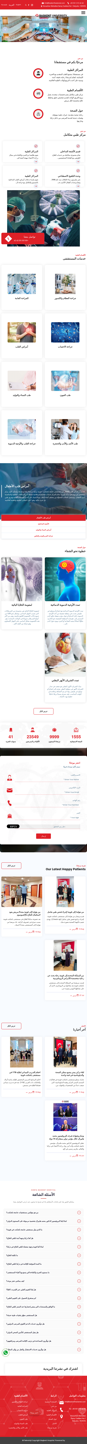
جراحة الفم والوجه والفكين (43, 536)
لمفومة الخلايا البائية (22, 604)
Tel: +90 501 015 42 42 (77, 1408)
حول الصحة (52, 1419)
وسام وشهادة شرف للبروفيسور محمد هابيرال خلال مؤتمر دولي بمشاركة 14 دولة (66, 1137)
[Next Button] (82, 29)
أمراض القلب (23, 1414)
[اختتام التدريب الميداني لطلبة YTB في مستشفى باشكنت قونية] (21, 1052)
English (18, 5)
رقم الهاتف (76, 800)
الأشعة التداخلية (43, 524)
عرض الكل (43, 711)
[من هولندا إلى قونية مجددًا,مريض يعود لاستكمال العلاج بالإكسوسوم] (21, 891)
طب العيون (24, 1419)
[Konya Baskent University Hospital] (35, 16)
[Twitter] (25, 4)
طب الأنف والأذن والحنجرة (18, 1427)
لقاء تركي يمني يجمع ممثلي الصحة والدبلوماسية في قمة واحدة (69, 1073)
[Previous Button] (5, 29)
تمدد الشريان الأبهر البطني (65, 680)
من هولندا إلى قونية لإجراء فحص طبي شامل (65, 912)
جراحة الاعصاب (22, 1410)
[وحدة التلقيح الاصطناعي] (78, 187)
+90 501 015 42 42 (77, 3)
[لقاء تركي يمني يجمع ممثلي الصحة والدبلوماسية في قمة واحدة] (65, 1052)
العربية (11, 4)
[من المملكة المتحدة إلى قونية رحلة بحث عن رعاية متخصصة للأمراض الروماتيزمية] (65, 955)
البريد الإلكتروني (74, 787)
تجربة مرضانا (52, 1427)
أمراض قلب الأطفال (43, 517)
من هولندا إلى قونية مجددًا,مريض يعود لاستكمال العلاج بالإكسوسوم (24, 913)
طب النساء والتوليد (21, 1423)
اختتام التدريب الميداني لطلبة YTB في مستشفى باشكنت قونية (24, 1073)
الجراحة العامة (23, 1406)
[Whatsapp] (5, 1352)
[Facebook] (28, 4)
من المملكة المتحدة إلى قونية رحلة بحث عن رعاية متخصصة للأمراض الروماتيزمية (65, 977)
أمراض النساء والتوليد (43, 530)
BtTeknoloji (26, 1440)
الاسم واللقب (75, 775)
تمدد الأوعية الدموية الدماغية (65, 604)
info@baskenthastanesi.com (55, 3)
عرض (73, 929)
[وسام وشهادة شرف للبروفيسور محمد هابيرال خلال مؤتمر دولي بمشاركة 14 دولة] (65, 1115)
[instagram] (32, 4)
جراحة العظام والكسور (20, 1401)
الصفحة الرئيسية (51, 1401)
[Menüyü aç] (84, 12)
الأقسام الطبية (51, 1414)
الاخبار (54, 1423)
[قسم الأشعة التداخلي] (78, 162)
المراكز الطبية (52, 1410)
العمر (78, 813)
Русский (4, 5)
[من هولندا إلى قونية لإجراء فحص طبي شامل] (65, 891)
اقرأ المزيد (65, 597)
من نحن (54, 1406)
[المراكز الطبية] (36, 162)
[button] (39, 35)
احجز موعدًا (34, 1413)
